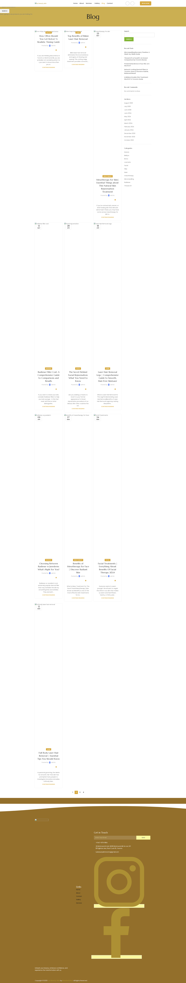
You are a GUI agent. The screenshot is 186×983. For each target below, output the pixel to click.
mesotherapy (107, 176)
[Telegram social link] (52, 49)
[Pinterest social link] (47, 49)
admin (53, 46)
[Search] (137, 3)
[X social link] (45, 49)
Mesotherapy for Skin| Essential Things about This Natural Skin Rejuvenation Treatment (107, 185)
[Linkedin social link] (49, 49)
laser (78, 32)
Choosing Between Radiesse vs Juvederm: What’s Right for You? (48, 566)
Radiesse (48, 368)
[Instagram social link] (132, 3)
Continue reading (48, 67)
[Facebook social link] (127, 3)
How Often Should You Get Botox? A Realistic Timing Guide (48, 39)
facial (78, 368)
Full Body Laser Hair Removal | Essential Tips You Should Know (48, 755)
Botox (48, 32)
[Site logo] (40, 3)
